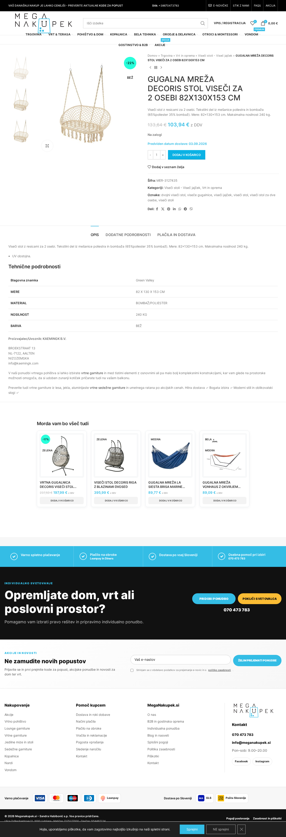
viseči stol (241, 195)
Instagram (262, 761)
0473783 (173, 5)
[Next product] (161, 67)
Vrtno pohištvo (15, 721)
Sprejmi (192, 829)
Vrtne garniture (16, 735)
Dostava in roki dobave (93, 714)
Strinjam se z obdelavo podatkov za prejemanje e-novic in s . (184, 670)
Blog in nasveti (158, 735)
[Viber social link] (191, 209)
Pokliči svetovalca (260, 599)
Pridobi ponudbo (214, 599)
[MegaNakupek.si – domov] (253, 710)
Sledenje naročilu (88, 749)
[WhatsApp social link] (179, 209)
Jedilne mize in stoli (19, 742)
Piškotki (153, 756)
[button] (62, 500)
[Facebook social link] (157, 209)
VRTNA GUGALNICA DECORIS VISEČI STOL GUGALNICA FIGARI (57, 486)
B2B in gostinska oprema (165, 721)
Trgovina (167, 55)
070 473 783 (236, 558)
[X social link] (163, 209)
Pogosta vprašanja (90, 742)
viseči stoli (166, 200)
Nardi (9, 763)
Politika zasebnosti (161, 749)
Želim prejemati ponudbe (257, 660)
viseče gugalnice (199, 195)
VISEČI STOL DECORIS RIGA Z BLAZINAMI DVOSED (115, 484)
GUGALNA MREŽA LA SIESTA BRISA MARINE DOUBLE (165, 486)
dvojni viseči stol (173, 195)
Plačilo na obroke (88, 728)
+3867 (162, 5)
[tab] (95, 232)
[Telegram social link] (185, 209)
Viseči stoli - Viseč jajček (215, 55)
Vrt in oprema (185, 55)
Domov (152, 55)
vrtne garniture (92, 373)
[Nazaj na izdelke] (155, 67)
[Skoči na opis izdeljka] (271, 114)
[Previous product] (150, 67)
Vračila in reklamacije (91, 735)
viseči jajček (223, 195)
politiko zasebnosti (219, 670)
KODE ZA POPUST (111, 5)
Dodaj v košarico (187, 155)
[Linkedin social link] (174, 209)
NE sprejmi (221, 829)
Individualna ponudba (163, 728)
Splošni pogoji (157, 742)
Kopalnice (12, 756)
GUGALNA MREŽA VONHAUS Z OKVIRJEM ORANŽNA (220, 486)
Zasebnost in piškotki (267, 818)
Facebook (241, 761)
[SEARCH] (203, 23)
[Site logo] (43, 23)
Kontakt (81, 756)
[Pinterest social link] (169, 209)
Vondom (11, 770)
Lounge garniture (17, 728)
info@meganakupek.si (251, 742)
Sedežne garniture (18, 749)
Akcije (9, 714)
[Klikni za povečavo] (47, 145)
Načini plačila (86, 721)
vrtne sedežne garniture (107, 388)
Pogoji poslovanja (237, 818)
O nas (151, 714)
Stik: (155, 5)
